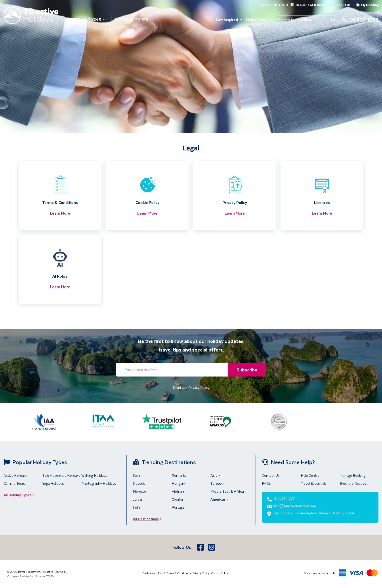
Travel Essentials (314, 483)
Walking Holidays (94, 475)
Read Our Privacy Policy (191, 387)
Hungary (178, 483)
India (136, 507)
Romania (179, 475)
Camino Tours (14, 483)
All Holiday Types (17, 495)
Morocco (139, 491)
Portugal (178, 507)
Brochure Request (354, 483)
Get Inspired (227, 20)
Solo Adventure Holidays (61, 475)
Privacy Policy (201, 573)
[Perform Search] (333, 19)
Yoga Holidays (53, 483)
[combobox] (290, 5)
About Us (343, 4)
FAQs (266, 483)
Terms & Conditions (178, 573)
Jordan (138, 499)
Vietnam (178, 491)
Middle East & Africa (227, 491)
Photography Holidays (98, 483)
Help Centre (256, 20)
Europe (216, 483)
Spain (137, 475)
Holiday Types (132, 19)
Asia (214, 475)
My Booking (370, 4)
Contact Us (271, 475)
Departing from (274, 5)
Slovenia (139, 483)
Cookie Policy (219, 573)
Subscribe (247, 369)
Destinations (85, 19)
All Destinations (146, 518)
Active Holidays (15, 475)
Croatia (177, 499)
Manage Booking (352, 475)
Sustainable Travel (154, 573)
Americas (218, 499)
